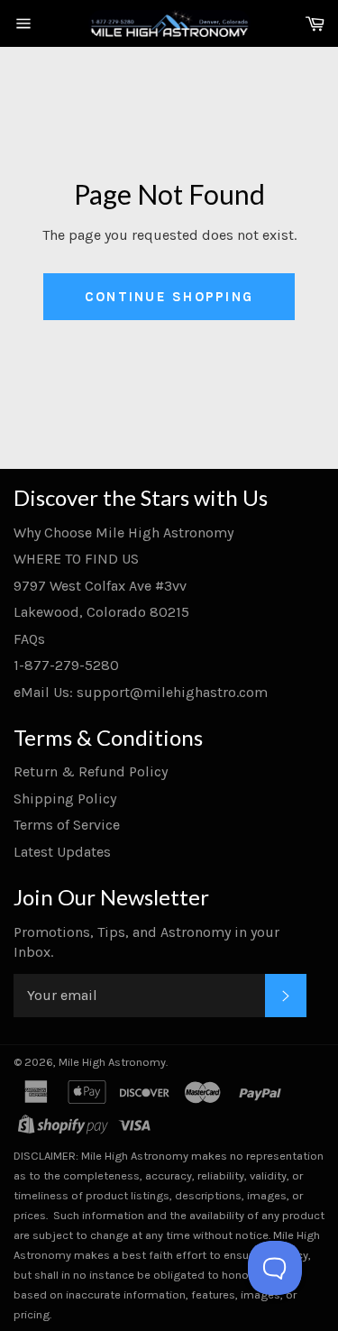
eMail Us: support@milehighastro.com (141, 692)
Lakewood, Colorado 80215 (101, 611)
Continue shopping (169, 297)
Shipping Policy (65, 798)
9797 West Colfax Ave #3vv (100, 585)
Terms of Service (67, 824)
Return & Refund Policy (91, 771)
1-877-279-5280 (66, 665)
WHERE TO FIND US (76, 558)
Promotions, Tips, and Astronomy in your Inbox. (146, 941)
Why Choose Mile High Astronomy (123, 532)
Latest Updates (62, 851)
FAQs (29, 638)
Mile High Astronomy (112, 1062)
